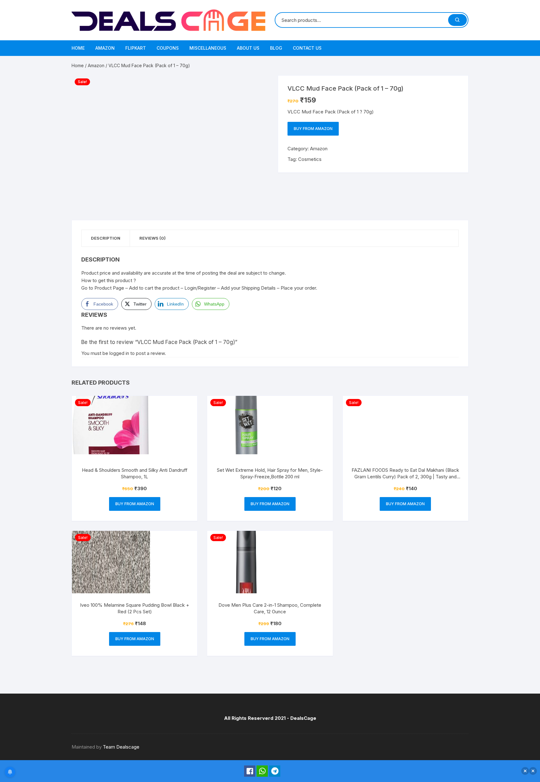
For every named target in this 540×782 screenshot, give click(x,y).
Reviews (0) (152, 238)
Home (78, 48)
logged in (119, 353)
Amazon (105, 48)
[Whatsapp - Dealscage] (262, 771)
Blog (276, 48)
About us (248, 48)
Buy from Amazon (313, 128)
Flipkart (135, 48)
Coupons (168, 48)
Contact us (307, 48)
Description (105, 238)
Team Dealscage (121, 747)
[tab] (106, 238)
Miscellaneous (207, 48)
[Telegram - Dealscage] (274, 771)
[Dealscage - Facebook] (249, 771)
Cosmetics (310, 159)
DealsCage (303, 718)
